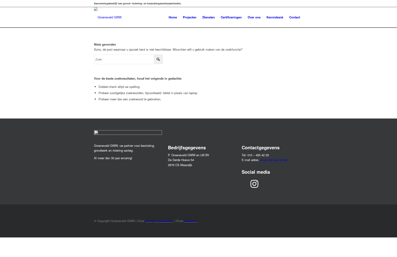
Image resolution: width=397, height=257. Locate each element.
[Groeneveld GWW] (108, 17)
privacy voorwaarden (159, 221)
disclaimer (190, 221)
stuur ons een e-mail (273, 160)
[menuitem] (173, 17)
